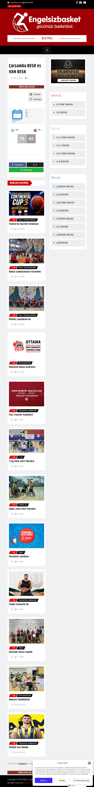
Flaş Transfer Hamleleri (21, 415)
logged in (23, 763)
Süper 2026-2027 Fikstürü (22, 509)
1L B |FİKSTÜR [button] (63, 161)
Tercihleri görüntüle (81, 780)
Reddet (62, 780)
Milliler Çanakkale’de (20, 319)
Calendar (36, 94)
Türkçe (72, 785)
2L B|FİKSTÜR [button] (62, 211)
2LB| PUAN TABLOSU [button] (65, 203)
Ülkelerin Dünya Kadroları (22, 367)
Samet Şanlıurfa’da (19, 604)
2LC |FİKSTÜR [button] (62, 227)
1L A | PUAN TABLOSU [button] (66, 137)
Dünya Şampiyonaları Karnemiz (25, 272)
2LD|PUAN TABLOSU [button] (65, 235)
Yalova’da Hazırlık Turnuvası (24, 224)
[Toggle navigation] (47, 50)
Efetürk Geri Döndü (18, 747)
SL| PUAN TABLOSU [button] (65, 104)
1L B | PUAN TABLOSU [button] (66, 153)
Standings (37, 99)
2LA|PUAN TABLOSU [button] (65, 186)
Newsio (29, 782)
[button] (89, 763)
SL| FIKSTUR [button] (62, 112)
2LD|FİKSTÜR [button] (62, 243)
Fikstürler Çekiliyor (19, 557)
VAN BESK (40, 130)
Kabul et (43, 780)
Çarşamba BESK (18, 130)
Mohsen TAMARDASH (19, 700)
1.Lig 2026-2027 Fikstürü (21, 461)
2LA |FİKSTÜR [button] (62, 195)
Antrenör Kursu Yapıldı (20, 652)
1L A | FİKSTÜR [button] (63, 145)
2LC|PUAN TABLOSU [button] (65, 219)
